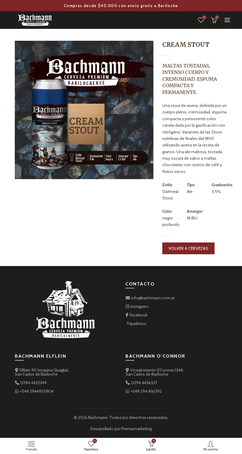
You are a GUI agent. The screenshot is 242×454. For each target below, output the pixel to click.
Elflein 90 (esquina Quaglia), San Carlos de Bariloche (42, 372)
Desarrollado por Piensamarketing (121, 428)
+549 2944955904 (36, 391)
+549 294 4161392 (146, 391)
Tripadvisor (135, 323)
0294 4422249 (33, 382)
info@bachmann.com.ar (152, 298)
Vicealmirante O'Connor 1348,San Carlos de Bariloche (154, 372)
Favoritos (204, 17)
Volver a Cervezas (188, 248)
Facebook (138, 315)
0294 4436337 (143, 382)
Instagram (139, 306)
